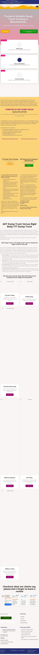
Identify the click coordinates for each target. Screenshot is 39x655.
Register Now (5, 31)
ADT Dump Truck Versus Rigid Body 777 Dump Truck (19, 225)
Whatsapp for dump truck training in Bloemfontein (29, 31)
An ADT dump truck (4, 100)
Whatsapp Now (29, 165)
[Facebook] (2, 622)
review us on (8, 604)
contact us (13, 211)
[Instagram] (13, 622)
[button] (6, 618)
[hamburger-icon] (37, 6)
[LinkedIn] (7, 622)
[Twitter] (4, 622)
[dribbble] (10, 622)
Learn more (10, 303)
